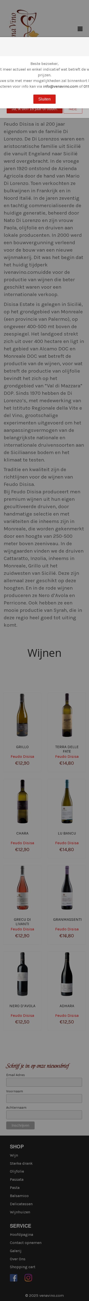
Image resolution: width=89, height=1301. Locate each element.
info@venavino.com (60, 86)
